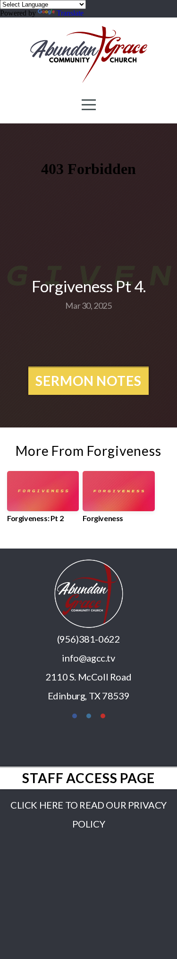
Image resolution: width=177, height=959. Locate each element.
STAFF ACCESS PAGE (88, 778)
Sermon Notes (88, 381)
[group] (43, 500)
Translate (70, 13)
